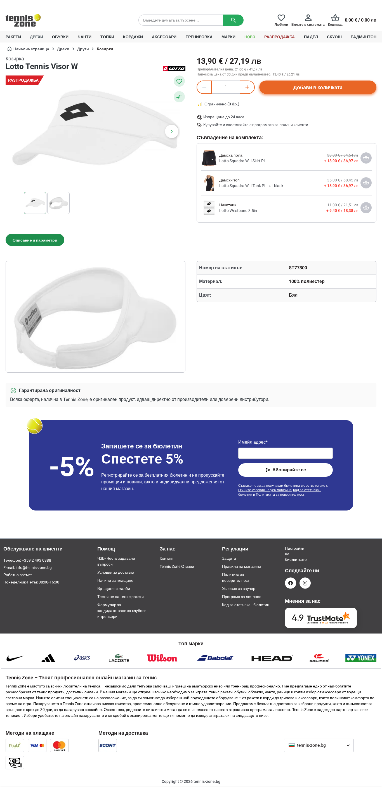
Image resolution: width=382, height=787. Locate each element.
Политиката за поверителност (280, 495)
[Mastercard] (59, 745)
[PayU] (15, 745)
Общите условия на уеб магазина (265, 490)
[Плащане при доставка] (15, 762)
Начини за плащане (115, 580)
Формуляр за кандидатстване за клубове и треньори (122, 610)
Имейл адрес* (253, 442)
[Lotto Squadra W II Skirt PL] (209, 157)
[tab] (35, 240)
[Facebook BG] (290, 583)
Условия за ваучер (238, 588)
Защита (229, 558)
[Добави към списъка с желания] (179, 81)
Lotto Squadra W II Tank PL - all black (251, 185)
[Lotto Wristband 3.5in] (209, 207)
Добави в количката (318, 87)
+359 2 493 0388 (55, 4)
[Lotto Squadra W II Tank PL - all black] (209, 182)
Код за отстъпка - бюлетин (245, 604)
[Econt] (107, 745)
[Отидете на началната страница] (23, 20)
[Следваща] (171, 131)
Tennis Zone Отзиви (177, 566)
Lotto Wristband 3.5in (238, 210)
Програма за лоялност (242, 596)
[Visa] (37, 745)
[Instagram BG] (305, 583)
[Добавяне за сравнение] (179, 96)
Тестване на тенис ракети (120, 596)
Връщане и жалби (113, 588)
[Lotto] (174, 68)
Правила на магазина (241, 566)
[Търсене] (233, 20)
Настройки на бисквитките (290, 554)
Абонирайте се (289, 469)
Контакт (167, 558)
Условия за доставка (115, 572)
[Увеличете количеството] (247, 87)
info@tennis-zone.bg (34, 567)
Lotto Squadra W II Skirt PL (242, 161)
